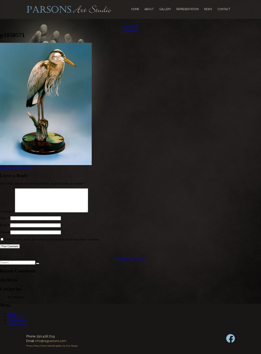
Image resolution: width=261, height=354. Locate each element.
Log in (12, 313)
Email (4, 225)
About (149, 9)
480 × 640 (26, 167)
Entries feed (15, 316)
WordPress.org (16, 323)
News (208, 9)
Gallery (165, 9)
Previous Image (130, 26)
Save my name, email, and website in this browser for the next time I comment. (52, 239)
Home (135, 9)
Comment (7, 211)
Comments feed (17, 320)
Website (5, 232)
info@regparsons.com (50, 341)
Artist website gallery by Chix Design (60, 346)
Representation (187, 9)
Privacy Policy (33, 346)
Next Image (130, 29)
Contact (223, 9)
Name (5, 218)
